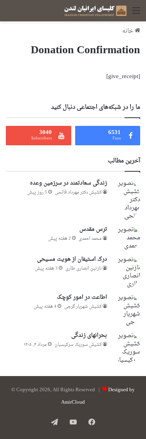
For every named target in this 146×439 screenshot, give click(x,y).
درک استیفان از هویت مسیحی (72, 259)
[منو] (136, 14)
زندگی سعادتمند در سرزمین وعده (68, 183)
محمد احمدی (90, 239)
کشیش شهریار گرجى (83, 307)
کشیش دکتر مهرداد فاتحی (78, 192)
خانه (128, 31)
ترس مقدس (93, 229)
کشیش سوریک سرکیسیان (78, 345)
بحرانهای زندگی (89, 335)
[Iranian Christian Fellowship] (95, 10)
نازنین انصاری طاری (83, 269)
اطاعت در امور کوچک (82, 297)
